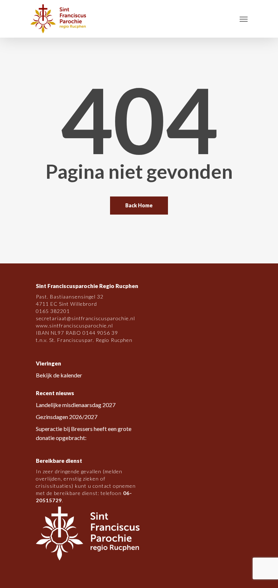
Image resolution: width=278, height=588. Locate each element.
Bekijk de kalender (59, 375)
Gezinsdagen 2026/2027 (66, 416)
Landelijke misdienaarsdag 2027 (75, 404)
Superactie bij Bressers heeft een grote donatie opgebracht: (83, 433)
